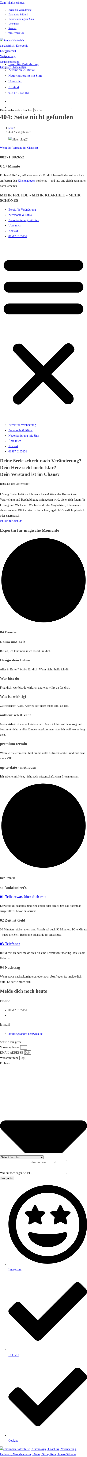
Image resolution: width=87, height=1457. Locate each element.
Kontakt (12, 28)
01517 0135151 (16, 32)
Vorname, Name (10, 1047)
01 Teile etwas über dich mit (23, 897)
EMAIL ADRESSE (12, 1052)
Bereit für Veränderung (19, 9)
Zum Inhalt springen (12, 2)
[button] (43, 330)
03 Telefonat (10, 944)
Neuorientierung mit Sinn (21, 19)
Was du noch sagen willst (15, 1173)
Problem (5, 1063)
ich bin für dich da (11, 521)
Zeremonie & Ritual (18, 14)
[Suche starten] (74, 111)
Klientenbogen (26, 180)
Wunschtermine (9, 1057)
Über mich (13, 23)
